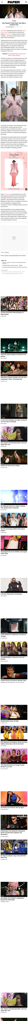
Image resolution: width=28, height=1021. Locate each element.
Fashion (14, 20)
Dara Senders (8, 34)
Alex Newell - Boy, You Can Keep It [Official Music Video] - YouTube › (14, 271)
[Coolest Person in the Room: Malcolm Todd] (14, 671)
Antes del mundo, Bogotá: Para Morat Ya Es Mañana (13, 355)
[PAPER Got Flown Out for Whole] (14, 456)
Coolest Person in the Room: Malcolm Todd (13, 680)
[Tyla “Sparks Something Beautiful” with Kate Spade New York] (14, 433)
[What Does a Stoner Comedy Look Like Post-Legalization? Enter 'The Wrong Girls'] (14, 368)
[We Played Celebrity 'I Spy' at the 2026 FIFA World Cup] (14, 846)
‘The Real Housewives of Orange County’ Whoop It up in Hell (12, 765)
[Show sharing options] (26, 120)
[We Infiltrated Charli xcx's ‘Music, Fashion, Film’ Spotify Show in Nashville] (14, 496)
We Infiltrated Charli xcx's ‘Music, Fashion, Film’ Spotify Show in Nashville (13, 507)
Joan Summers (5, 661)
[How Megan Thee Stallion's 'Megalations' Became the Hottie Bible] (14, 888)
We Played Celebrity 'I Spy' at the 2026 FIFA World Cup (13, 856)
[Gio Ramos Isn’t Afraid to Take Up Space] (14, 798)
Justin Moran (10, 26)
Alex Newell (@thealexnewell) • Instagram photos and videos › (13, 273)
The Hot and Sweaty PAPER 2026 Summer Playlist (13, 529)
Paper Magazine (5, 836)
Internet (3, 592)
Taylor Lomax (4, 381)
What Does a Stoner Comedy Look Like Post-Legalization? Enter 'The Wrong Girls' (14, 378)
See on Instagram (5, 252)
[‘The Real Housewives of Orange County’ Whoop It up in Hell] (14, 755)
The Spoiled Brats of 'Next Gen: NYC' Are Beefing (12, 658)
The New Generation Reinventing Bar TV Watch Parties (12, 313)
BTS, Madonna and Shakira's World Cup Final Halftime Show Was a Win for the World (14, 743)
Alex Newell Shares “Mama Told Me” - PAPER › (13, 265)
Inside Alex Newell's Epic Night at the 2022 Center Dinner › (15, 268)
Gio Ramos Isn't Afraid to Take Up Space (12, 807)
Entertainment (4, 310)
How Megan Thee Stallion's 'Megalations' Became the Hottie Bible (12, 898)
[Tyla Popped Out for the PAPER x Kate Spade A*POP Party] (14, 542)
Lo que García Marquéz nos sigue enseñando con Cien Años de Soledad (14, 420)
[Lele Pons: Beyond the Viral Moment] (14, 584)
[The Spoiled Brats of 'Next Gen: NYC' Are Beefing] (14, 648)
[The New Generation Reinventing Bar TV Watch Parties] (14, 303)
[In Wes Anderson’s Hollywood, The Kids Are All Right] (14, 625)
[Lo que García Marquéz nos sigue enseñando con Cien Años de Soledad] (14, 410)
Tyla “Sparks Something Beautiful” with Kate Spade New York (14, 443)
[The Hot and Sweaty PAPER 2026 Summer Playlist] (14, 519)
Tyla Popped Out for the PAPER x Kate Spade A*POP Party (14, 552)
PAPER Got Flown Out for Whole (10, 465)
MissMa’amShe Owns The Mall (9, 721)
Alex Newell (4, 30)
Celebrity (3, 828)
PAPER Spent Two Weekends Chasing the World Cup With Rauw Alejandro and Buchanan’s (13, 832)
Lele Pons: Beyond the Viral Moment (11, 594)
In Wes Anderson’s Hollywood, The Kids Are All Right (13, 635)
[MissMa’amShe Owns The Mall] (14, 711)
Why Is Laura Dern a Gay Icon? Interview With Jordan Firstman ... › (14, 263)
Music (2, 463)
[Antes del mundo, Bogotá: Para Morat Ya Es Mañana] (14, 345)
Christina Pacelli (8, 194)
